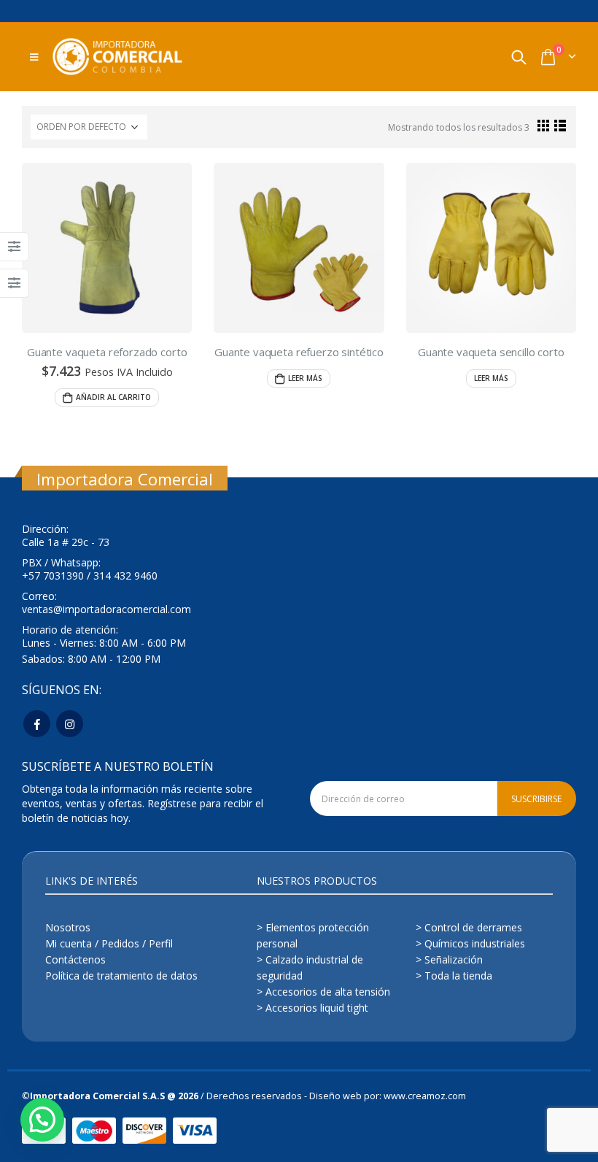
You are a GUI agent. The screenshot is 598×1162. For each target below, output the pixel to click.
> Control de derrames (469, 927)
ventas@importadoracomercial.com (106, 609)
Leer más (305, 378)
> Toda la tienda (454, 975)
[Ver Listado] (560, 125)
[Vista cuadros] (544, 125)
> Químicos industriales (470, 943)
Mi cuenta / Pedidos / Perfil (109, 943)
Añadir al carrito (113, 397)
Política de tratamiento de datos (121, 975)
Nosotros (67, 927)
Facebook (36, 723)
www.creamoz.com (425, 1096)
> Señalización (449, 959)
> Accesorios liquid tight (312, 1008)
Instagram (69, 723)
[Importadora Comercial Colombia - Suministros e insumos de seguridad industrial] (117, 57)
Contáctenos (75, 959)
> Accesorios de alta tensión (323, 992)
